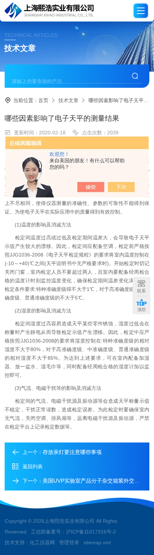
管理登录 (69, 542)
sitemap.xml (97, 542)
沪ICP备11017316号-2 (91, 532)
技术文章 (68, 100)
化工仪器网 (42, 542)
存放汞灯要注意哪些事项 (72, 452)
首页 (43, 100)
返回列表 (33, 466)
